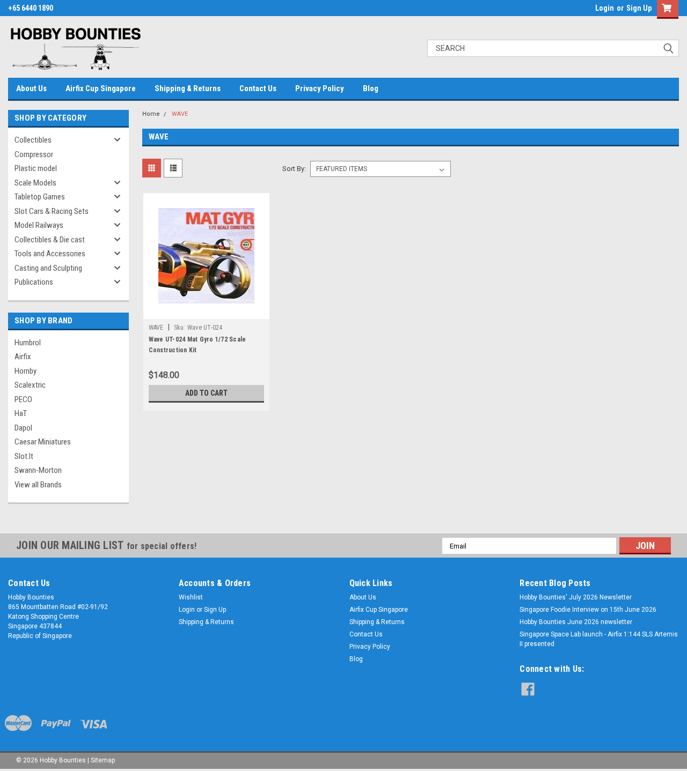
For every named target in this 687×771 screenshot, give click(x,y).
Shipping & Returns (188, 88)
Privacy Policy (319, 88)
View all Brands (38, 485)
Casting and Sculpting (48, 268)
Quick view (206, 311)
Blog (370, 88)
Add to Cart (206, 393)
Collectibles (33, 140)
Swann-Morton (38, 470)
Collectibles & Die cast (49, 239)
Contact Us (257, 88)
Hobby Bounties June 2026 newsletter (576, 622)
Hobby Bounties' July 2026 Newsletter (576, 597)
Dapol (23, 428)
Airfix (22, 356)
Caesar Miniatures (42, 442)
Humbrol (27, 342)
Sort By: (294, 169)
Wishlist (191, 597)
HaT (20, 413)
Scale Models (35, 183)
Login (604, 8)
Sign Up (639, 8)
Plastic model (35, 168)
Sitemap (103, 760)
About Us (31, 88)
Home (151, 113)
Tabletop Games (39, 197)
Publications (33, 282)
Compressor (33, 154)
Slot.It (23, 456)
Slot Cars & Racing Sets (51, 211)
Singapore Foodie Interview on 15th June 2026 (588, 609)
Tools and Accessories (49, 253)
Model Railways (38, 225)
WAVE (180, 113)
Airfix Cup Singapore (100, 88)
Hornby (25, 371)
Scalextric (30, 385)
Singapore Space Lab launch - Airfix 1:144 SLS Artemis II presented (599, 639)
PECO (23, 399)
